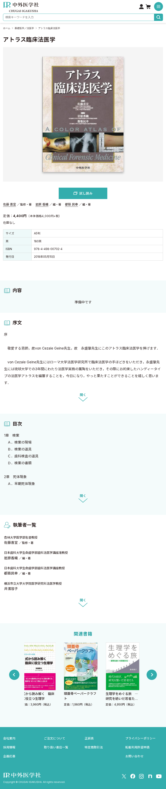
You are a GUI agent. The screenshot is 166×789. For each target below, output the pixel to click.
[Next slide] (152, 675)
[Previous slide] (14, 675)
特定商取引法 (94, 747)
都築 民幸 (71, 204)
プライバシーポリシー (140, 738)
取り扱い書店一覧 (56, 747)
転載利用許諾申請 (137, 747)
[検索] (158, 17)
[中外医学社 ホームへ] (21, 9)
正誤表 (89, 738)
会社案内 (9, 738)
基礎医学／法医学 (24, 28)
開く (83, 395)
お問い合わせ (134, 756)
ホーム (6, 28)
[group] (42, 674)
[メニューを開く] (158, 6)
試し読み (86, 193)
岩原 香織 (41, 204)
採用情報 (9, 747)
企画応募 (9, 756)
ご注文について (54, 738)
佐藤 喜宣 (9, 204)
